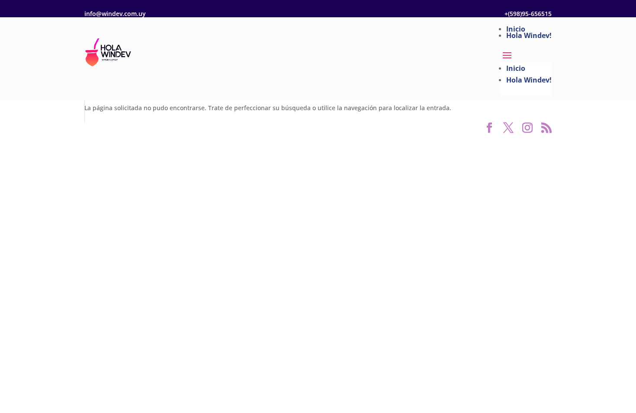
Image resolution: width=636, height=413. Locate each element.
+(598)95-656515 (528, 14)
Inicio (515, 29)
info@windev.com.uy (115, 14)
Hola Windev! (529, 35)
